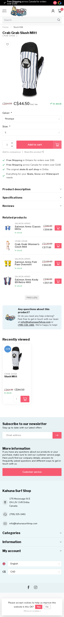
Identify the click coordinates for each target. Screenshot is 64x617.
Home (5, 27)
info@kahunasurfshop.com (36, 322)
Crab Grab (8, 36)
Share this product (33, 152)
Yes (39, 606)
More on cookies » (32, 610)
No (47, 606)
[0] (60, 11)
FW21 (32, 297)
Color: (7, 113)
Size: (6, 126)
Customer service (32, 471)
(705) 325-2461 (26, 325)
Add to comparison (11, 152)
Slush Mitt (18, 27)
